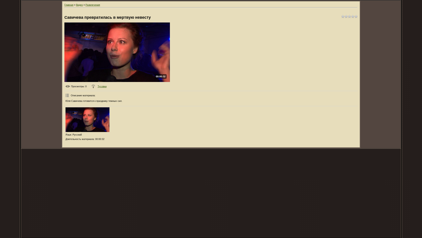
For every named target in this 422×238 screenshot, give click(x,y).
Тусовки (102, 86)
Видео (79, 5)
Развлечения (92, 5)
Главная (68, 5)
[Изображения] (87, 119)
